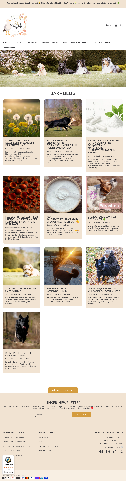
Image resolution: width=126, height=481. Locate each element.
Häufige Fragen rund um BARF (15, 437)
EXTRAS (31, 42)
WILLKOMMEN (9, 48)
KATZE (18, 42)
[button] (107, 25)
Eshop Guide (20, 475)
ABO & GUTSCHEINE (102, 42)
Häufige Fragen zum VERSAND (15, 441)
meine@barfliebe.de (114, 437)
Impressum (43, 437)
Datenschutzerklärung (49, 446)
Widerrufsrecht (45, 451)
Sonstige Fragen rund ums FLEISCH (17, 446)
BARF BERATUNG (49, 42)
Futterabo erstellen (11, 451)
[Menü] (12, 456)
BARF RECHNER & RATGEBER (75, 42)
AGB (40, 441)
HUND (6, 42)
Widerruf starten (63, 390)
